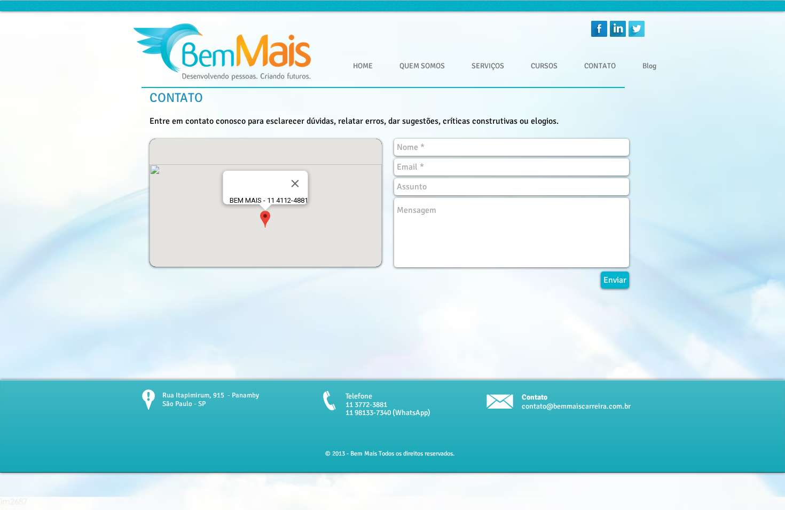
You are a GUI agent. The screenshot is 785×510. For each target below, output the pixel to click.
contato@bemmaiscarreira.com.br (576, 406)
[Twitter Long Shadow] (637, 29)
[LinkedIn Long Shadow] (618, 29)
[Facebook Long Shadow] (599, 29)
